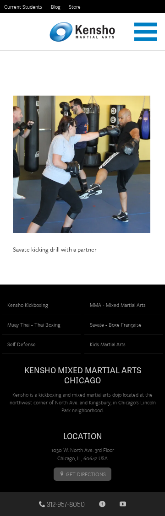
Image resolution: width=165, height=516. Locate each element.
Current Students (23, 7)
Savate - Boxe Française (116, 324)
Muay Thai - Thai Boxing (33, 324)
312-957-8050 (65, 504)
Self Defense (21, 344)
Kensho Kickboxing (27, 305)
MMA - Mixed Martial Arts (118, 305)
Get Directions (85, 474)
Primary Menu (146, 31)
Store (75, 7)
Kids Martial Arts (108, 344)
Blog (55, 7)
